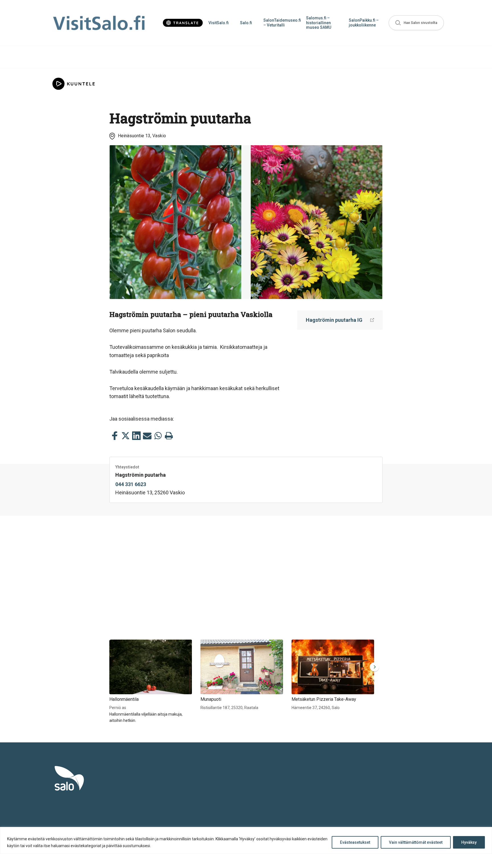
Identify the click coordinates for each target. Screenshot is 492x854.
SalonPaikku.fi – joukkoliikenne (364, 22)
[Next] (373, 667)
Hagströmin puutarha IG (334, 320)
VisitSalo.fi (218, 23)
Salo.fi (246, 23)
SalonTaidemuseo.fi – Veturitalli (281, 22)
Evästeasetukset (355, 842)
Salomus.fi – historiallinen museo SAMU (318, 23)
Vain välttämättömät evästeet (415, 842)
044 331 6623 (130, 484)
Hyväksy (469, 842)
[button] (416, 23)
